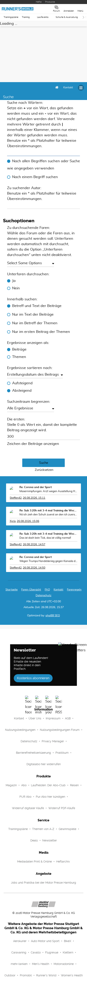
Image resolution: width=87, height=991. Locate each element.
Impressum (53, 718)
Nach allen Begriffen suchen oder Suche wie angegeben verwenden (43, 164)
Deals (34, 840)
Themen (19, 357)
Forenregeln (74, 589)
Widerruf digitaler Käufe (28, 808)
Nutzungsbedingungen (20, 729)
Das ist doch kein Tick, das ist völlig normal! (45, 538)
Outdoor (9, 975)
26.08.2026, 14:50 (34, 568)
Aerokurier (20, 941)
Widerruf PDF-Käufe (61, 808)
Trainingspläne (11, 17)
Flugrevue (51, 952)
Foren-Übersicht (31, 589)
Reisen (74, 785)
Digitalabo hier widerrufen (44, 764)
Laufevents (42, 17)
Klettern (68, 952)
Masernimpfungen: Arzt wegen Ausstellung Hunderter (48, 491)
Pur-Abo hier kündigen (50, 796)
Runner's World (46, 975)
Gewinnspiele (67, 829)
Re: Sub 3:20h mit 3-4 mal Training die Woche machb (48, 510)
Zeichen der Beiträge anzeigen (33, 444)
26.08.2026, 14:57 (34, 544)
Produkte (50, 2)
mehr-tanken (19, 964)
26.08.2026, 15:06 (28, 521)
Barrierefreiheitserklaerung (33, 752)
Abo (24, 785)
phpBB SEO (53, 615)
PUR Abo (25, 796)
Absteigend (22, 391)
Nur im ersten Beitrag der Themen (41, 332)
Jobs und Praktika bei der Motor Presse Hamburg (43, 882)
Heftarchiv (63, 861)
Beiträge (19, 349)
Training (26, 17)
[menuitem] (68, 88)
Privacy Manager (53, 741)
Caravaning (18, 952)
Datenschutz (43, 595)
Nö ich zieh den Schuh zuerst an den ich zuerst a (48, 514)
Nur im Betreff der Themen (34, 323)
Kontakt (19, 718)
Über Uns (35, 718)
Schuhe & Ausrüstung (67, 17)
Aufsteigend (22, 383)
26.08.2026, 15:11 (34, 498)
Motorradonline (64, 964)
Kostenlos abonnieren (33, 678)
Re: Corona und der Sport (35, 487)
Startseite (11, 589)
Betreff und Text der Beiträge (37, 306)
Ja (14, 281)
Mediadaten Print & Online (34, 861)
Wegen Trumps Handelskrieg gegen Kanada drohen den (48, 561)
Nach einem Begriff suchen (35, 177)
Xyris (13, 521)
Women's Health (72, 975)
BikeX (67, 941)
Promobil (26, 975)
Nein (16, 288)
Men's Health (40, 964)
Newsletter (49, 840)
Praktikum (62, 752)
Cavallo (36, 952)
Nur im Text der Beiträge (33, 314)
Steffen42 (16, 498)
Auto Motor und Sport (45, 941)
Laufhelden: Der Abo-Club (48, 785)
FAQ (47, 589)
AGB (68, 718)
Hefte (38, 2)
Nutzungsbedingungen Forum (60, 729)
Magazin (11, 785)
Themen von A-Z (43, 829)
